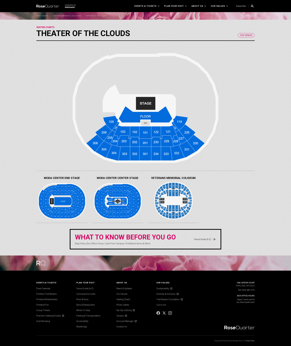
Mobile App (81, 326)
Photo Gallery (122, 305)
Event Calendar (43, 288)
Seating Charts (45, 27)
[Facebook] (158, 314)
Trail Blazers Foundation (168, 299)
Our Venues (121, 294)
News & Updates (124, 288)
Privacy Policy (250, 341)
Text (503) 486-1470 (246, 290)
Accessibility (82, 321)
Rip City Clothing (124, 310)
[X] (164, 314)
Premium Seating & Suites (48, 316)
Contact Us (121, 326)
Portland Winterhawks (46, 299)
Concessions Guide (85, 294)
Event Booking (43, 321)
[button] (147, 6)
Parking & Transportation (88, 316)
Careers (120, 316)
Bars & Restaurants (85, 305)
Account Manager (125, 321)
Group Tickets (43, 310)
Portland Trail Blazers (46, 294)
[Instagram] (170, 314)
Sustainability (162, 288)
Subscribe (241, 6)
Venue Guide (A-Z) (85, 288)
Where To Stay (83, 310)
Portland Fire (42, 305)
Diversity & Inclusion (166, 294)
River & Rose (82, 299)
